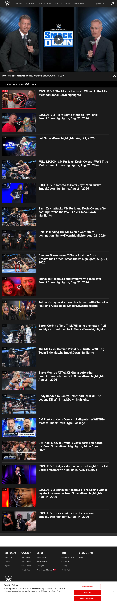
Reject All (87, 592)
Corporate (8, 557)
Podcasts (30, 3)
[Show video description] (109, 75)
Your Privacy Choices (44, 570)
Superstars (45, 3)
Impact (7, 566)
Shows (18, 3)
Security (64, 566)
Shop (68, 3)
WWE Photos (26, 566)
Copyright (40, 566)
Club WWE (79, 3)
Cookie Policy (66, 570)
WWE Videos (26, 561)
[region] (58, 592)
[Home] (7, 3)
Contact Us (65, 561)
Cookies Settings (87, 586)
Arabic (81, 557)
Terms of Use (41, 557)
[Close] (113, 591)
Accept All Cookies (87, 598)
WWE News (25, 557)
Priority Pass (26, 570)
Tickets (58, 3)
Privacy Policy (42, 561)
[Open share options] (114, 75)
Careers (7, 561)
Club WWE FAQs (67, 557)
